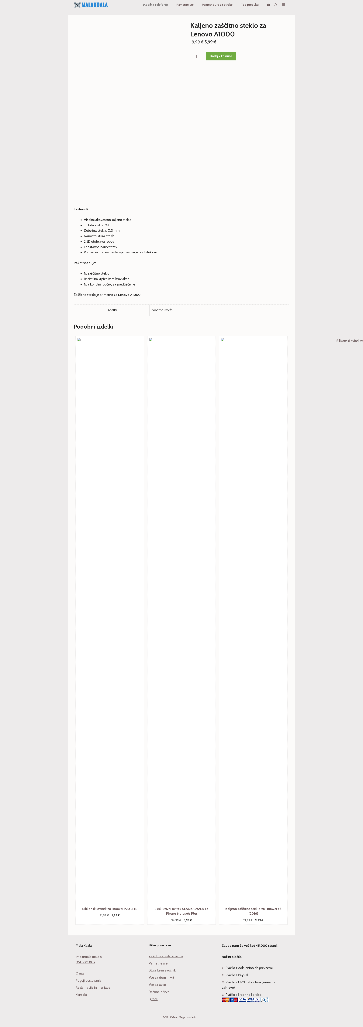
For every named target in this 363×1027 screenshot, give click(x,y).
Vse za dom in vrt (161, 977)
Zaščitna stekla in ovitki (166, 956)
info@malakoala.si (89, 957)
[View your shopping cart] (268, 4)
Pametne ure (185, 4)
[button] (283, 4)
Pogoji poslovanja (89, 980)
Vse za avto (157, 985)
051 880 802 (85, 962)
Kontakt (81, 995)
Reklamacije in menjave (93, 987)
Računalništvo (159, 992)
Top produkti (250, 4)
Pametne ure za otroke (217, 4)
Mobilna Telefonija (155, 4)
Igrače (153, 999)
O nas (80, 973)
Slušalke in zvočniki (162, 970)
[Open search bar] (276, 4)
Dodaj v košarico (221, 56)
